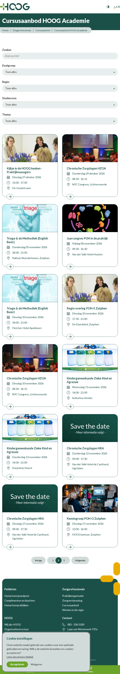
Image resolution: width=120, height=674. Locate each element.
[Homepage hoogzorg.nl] (15, 6)
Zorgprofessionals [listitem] (22, 30)
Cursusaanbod (70, 605)
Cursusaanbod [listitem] (42, 30)
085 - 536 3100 (75, 624)
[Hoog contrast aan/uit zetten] (108, 6)
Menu (90, 671)
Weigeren (36, 664)
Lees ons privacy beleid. (20, 656)
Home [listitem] (5, 30)
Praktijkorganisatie (73, 595)
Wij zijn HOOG (12, 624)
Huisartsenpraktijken (16, 605)
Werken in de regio (73, 610)
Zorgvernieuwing (72, 600)
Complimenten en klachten (19, 600)
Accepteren (17, 664)
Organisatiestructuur (16, 629)
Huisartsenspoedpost (16, 595)
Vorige (38, 560)
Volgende (80, 560)
